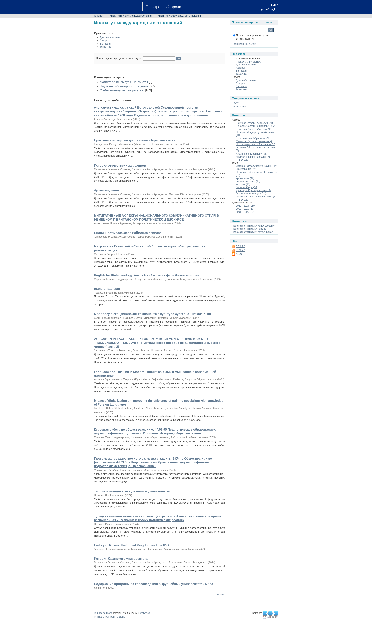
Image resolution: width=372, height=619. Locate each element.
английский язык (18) (248, 181)
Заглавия (105, 43)
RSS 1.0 (240, 246)
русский (264, 9)
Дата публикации (110, 37)
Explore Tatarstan (107, 288)
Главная (98, 15)
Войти (274, 4)
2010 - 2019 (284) (245, 208)
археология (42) (245, 178)
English (274, 9)
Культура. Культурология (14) (253, 190)
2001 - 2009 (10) (245, 211)
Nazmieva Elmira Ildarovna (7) (253, 156)
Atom (239, 253)
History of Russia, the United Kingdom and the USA (132, 545)
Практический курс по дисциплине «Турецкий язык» (134, 140)
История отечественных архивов (120, 165)
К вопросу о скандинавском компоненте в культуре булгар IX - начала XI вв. (153, 314)
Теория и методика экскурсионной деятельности (132, 491)
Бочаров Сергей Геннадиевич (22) (255, 125)
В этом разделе (245, 38)
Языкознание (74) (246, 168)
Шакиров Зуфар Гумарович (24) (254, 122)
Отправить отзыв (115, 617)
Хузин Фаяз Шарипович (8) (251, 153)
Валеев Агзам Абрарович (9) (252, 138)
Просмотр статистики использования (253, 225)
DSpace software (103, 613)
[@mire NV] (270, 615)
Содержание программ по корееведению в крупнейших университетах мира (153, 584)
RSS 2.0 (240, 250)
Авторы (104, 40)
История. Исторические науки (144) (256, 165)
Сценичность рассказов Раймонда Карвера (128, 232)
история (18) (243, 184)
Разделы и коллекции (248, 61)
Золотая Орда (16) (246, 187)
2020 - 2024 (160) (245, 205)
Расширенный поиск (244, 43)
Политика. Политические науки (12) (256, 196)
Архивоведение (106, 190)
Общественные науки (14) (251, 193)
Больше (220, 594)
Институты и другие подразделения (130, 15)
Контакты (99, 617)
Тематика (105, 46)
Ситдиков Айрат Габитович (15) (254, 129)
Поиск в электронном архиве (253, 35)
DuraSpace (144, 613)
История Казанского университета (121, 558)
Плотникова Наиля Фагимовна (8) (255, 144)
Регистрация (239, 106)
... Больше (242, 159)
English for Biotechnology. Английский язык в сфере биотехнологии (146, 275)
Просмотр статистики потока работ (252, 231)
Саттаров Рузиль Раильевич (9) (254, 141)
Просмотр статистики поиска (249, 228)
